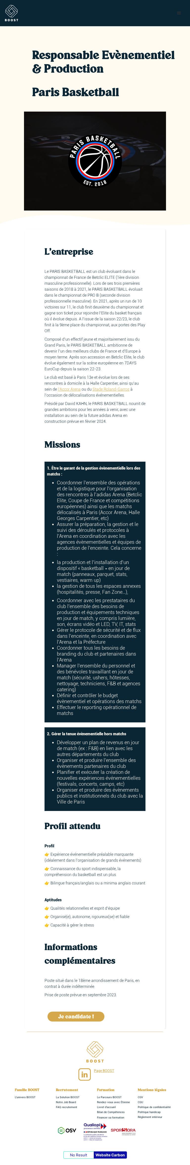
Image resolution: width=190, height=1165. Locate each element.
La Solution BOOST (68, 1097)
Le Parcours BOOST (109, 1097)
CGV (140, 1097)
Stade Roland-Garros (111, 389)
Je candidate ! (76, 1016)
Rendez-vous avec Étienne (113, 1102)
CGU (140, 1102)
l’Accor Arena (69, 389)
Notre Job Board (66, 1102)
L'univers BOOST (25, 1097)
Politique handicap (149, 1112)
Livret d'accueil (106, 1107)
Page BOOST (104, 1071)
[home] (11, 13)
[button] (179, 13)
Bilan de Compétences (111, 1112)
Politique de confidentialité (154, 1107)
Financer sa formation (110, 1117)
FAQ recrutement (66, 1107)
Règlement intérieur (150, 1117)
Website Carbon (110, 1155)
